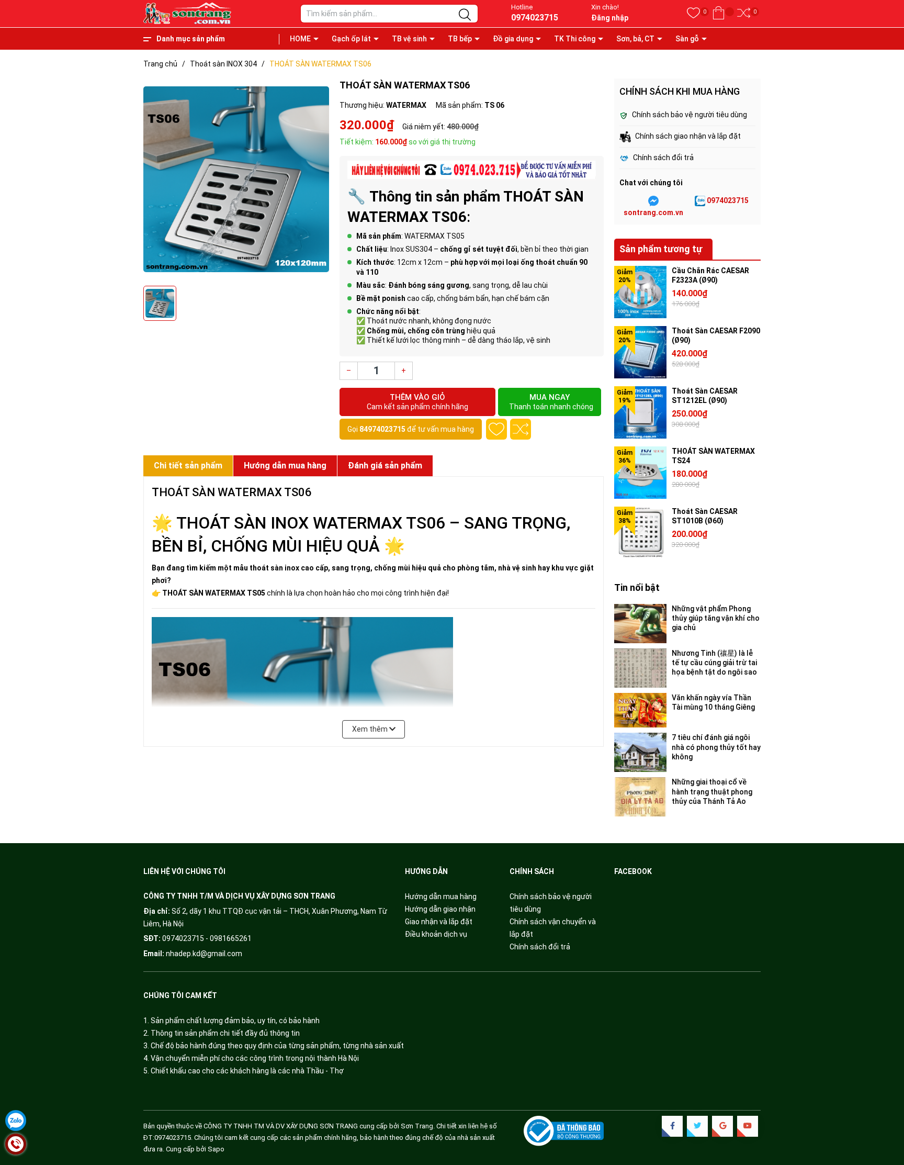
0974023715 (534, 18)
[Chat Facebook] (653, 201)
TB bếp (460, 39)
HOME (300, 39)
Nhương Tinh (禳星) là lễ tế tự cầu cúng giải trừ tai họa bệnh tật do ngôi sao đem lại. (714, 663)
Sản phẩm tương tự (660, 248)
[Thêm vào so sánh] (520, 429)
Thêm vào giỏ (417, 402)
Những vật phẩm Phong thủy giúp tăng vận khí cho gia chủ (716, 618)
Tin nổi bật (637, 587)
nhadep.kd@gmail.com (204, 953)
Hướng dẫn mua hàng (441, 896)
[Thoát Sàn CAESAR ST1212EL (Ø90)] (640, 412)
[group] (236, 180)
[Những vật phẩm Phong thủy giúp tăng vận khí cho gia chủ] (640, 623)
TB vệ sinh (409, 39)
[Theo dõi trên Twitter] (697, 1126)
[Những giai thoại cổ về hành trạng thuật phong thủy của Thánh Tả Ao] (640, 796)
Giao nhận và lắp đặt (438, 921)
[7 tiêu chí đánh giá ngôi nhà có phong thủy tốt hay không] (640, 752)
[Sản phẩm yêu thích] (693, 13)
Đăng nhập (609, 18)
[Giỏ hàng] (718, 13)
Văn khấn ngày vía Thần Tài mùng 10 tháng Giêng (713, 702)
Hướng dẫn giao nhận (440, 909)
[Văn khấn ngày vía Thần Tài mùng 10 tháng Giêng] (640, 710)
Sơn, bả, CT (635, 39)
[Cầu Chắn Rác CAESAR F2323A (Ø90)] (640, 292)
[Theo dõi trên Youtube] (747, 1126)
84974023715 (382, 429)
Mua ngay (551, 402)
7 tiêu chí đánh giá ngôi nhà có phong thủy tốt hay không (716, 746)
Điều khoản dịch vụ (436, 934)
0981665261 (231, 938)
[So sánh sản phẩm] (743, 13)
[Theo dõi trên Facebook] (672, 1126)
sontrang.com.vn (653, 212)
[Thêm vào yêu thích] (496, 429)
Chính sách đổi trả (540, 947)
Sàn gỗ (687, 39)
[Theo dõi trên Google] (722, 1126)
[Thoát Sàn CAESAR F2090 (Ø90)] (640, 352)
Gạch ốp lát (351, 39)
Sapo (216, 1149)
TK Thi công (574, 39)
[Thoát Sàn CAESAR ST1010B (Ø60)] (640, 533)
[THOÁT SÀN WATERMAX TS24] (640, 472)
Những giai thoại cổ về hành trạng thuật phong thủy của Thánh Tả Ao (712, 791)
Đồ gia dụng (513, 39)
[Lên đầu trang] (883, 1112)
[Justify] (465, 15)
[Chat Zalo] (700, 201)
